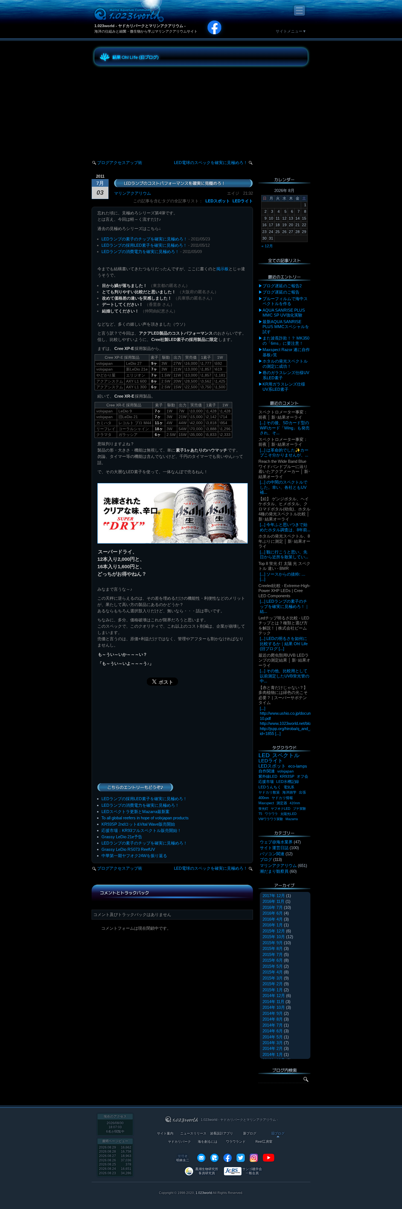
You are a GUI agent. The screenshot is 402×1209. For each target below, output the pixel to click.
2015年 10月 (274, 936)
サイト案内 (165, 1133)
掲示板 (222, 268)
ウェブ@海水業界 (276, 842)
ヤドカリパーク (179, 1142)
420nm (295, 803)
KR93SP (287, 776)
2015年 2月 (273, 983)
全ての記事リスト (284, 260)
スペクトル (285, 755)
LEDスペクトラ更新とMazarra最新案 (135, 811)
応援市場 (266, 782)
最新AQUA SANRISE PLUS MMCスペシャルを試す (286, 326)
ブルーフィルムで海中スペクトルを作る (285, 301)
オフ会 (302, 776)
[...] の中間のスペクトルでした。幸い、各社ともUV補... (283, 487)
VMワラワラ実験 (270, 819)
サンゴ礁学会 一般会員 (252, 1171)
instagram (254, 1158)
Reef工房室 (263, 1142)
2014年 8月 (273, 1019)
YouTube (268, 1158)
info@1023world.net (201, 1158)
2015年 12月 (274, 931)
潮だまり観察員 (274, 871)
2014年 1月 (273, 1054)
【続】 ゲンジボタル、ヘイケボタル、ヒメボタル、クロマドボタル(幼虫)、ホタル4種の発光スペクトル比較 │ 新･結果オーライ (284, 508)
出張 (302, 792)
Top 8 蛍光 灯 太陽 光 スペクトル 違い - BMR (284, 566)
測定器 (281, 803)
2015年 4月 (273, 972)
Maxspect (266, 803)
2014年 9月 (273, 1013)
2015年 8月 (273, 948)
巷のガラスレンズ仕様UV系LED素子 (286, 375)
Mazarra (292, 819)
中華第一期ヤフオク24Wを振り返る (134, 855)
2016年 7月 (273, 907)
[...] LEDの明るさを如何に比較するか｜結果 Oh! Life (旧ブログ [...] (284, 643)
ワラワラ (271, 814)
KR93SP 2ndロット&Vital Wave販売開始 (138, 824)
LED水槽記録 (287, 782)
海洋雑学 (289, 792)
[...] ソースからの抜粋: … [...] (282, 576)
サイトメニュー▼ (291, 31)
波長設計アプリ (221, 1133)
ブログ (266, 859)
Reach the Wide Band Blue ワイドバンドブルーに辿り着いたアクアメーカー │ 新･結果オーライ (284, 469)
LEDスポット (217, 201)
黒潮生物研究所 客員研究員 (206, 1171)
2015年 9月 (273, 942)
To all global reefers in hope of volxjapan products (145, 817)
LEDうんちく (269, 787)
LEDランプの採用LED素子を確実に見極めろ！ (144, 245)
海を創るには (207, 1142)
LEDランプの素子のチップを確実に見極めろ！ (144, 239)
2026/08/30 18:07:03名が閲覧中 (115, 1127)
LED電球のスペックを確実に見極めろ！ (210, 162)
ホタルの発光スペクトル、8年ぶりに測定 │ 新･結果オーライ (284, 541)
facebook (227, 1158)
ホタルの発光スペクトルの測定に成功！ (285, 363)
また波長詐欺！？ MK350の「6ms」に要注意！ (286, 340)
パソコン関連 (272, 853)
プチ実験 (299, 809)
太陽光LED (288, 814)
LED (264, 755)
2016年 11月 (273, 901)
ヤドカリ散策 (269, 792)
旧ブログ (277, 1133)
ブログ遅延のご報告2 (282, 285)
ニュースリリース (193, 1133)
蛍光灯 (263, 809)
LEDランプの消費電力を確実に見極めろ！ (140, 251)
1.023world (204, 1193)
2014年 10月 (274, 1007)
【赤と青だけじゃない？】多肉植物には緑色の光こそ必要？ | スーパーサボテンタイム (283, 695)
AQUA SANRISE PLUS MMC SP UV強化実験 (284, 312)
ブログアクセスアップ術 (119, 162)
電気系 (289, 787)
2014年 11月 (273, 1001)
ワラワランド (236, 1142)
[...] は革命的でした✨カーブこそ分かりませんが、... (284, 452)
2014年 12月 (274, 995)
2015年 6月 (273, 960)
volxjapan (285, 771)
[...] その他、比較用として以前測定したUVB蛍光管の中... (284, 675)
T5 (260, 814)
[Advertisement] (144, 108)
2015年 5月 (273, 966)
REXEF (214, 1158)
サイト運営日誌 (274, 847)
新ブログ (249, 1133)
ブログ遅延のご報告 (281, 292)
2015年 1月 (273, 989)
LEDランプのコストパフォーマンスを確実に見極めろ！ (174, 183)
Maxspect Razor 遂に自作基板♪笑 (286, 352)
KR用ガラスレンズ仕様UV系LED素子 (284, 386)
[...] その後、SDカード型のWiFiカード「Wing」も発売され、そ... (285, 427)
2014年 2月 (273, 1048)
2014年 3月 (273, 1042)
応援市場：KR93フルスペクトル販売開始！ (141, 830)
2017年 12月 (274, 895)
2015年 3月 (273, 978)
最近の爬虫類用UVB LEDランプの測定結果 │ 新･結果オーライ (284, 660)
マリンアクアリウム (132, 193)
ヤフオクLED (280, 809)
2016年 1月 (273, 925)
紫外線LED (267, 776)
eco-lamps (297, 766)
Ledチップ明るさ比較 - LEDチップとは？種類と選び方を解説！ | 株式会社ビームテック (283, 625)
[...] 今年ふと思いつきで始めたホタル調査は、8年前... (285, 527)
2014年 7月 (273, 1025)
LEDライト (242, 201)
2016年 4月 (273, 919)
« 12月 (267, 246)
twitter (241, 1158)
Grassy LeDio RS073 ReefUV (128, 849)
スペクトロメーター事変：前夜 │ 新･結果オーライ (283, 414)
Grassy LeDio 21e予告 (121, 836)
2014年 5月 (273, 1037)
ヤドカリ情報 (282, 798)
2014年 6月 (273, 1031)
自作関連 (266, 771)
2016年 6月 (273, 913)
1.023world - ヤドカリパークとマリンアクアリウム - (140, 26)
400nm (263, 798)
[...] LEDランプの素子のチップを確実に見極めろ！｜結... (284, 606)
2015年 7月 (273, 954)
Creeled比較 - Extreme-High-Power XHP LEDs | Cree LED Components (284, 590)
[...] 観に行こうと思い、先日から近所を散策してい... (284, 554)
